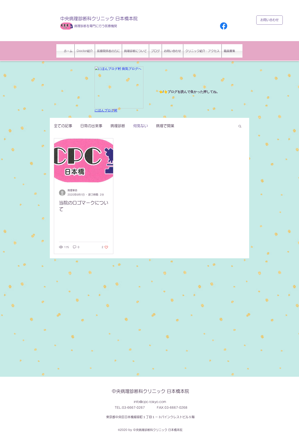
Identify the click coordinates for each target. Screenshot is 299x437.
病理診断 (117, 126)
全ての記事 (63, 126)
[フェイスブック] (223, 26)
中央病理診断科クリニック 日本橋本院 (99, 18)
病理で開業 (165, 126)
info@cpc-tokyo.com (150, 401)
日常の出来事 (91, 126)
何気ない (140, 126)
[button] (240, 126)
